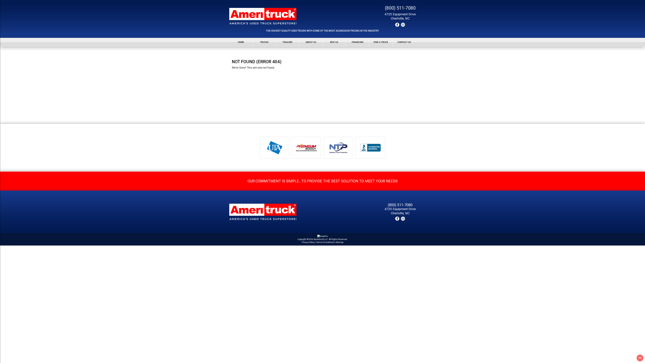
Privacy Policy (308, 242)
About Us (311, 42)
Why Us (334, 42)
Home (241, 42)
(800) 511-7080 (400, 8)
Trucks (264, 42)
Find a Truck (381, 42)
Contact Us (404, 42)
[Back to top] (640, 358)
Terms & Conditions (325, 242)
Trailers (287, 42)
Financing (357, 42)
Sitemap (339, 242)
